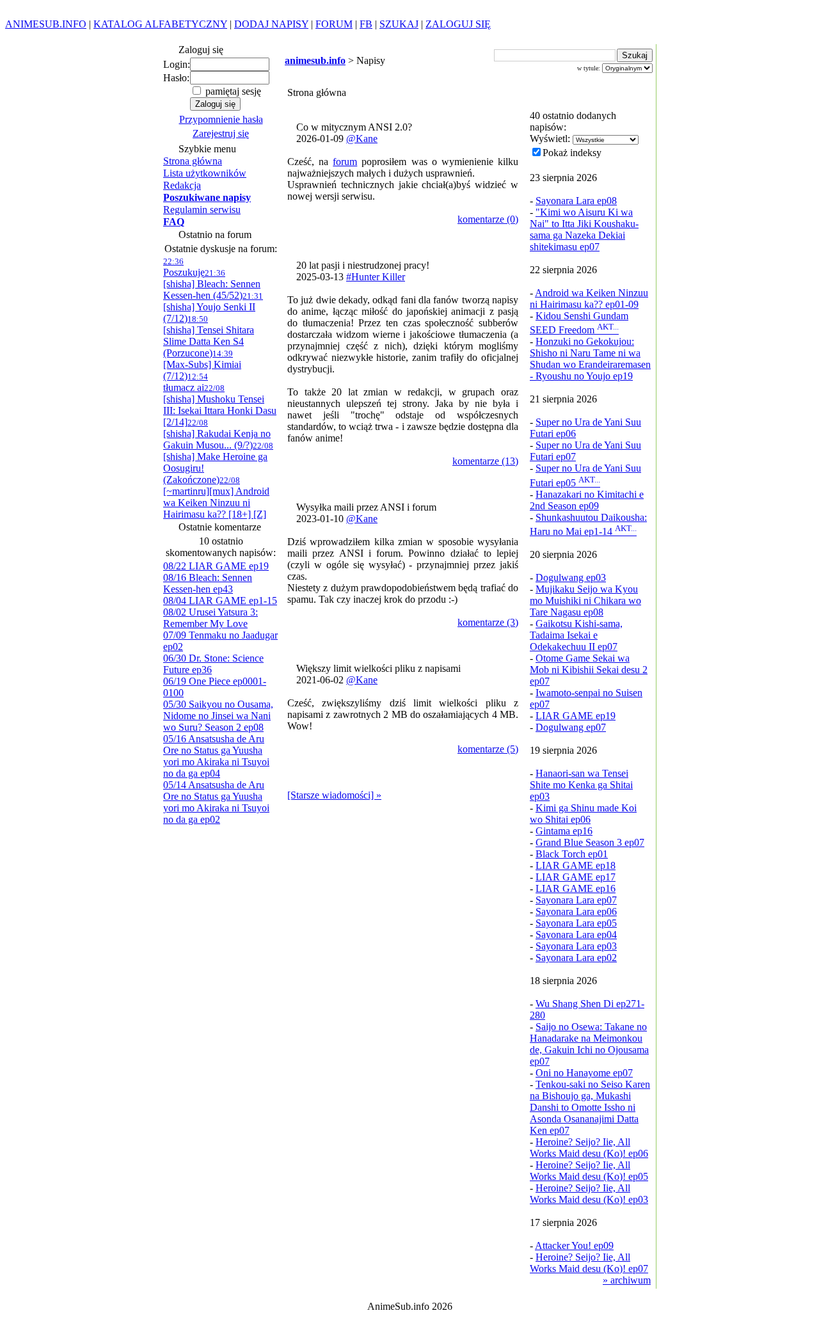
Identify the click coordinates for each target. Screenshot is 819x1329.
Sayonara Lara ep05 (576, 923)
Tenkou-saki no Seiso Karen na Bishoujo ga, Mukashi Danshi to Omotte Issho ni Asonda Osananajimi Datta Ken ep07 (590, 1107)
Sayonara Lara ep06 (576, 911)
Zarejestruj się (221, 133)
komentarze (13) (485, 461)
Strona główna (192, 160)
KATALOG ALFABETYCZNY (160, 24)
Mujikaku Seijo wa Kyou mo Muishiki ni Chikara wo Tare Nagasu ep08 (585, 600)
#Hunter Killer (375, 276)
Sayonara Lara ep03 (576, 946)
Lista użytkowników (204, 173)
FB (366, 24)
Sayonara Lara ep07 (576, 900)
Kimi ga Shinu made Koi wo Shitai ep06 (583, 813)
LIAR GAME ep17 (576, 876)
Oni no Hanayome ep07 (584, 1072)
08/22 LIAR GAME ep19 (216, 566)
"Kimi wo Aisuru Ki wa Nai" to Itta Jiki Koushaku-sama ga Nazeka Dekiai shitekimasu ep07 (584, 229)
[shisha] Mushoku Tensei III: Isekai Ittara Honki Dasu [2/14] (219, 405)
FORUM (334, 24)
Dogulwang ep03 (571, 577)
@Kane (362, 138)
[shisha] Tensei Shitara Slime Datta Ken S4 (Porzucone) (208, 336)
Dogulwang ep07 (571, 727)
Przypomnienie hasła (221, 119)
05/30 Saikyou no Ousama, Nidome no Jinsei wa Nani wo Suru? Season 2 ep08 (218, 716)
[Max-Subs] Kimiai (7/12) (202, 365)
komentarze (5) (487, 749)
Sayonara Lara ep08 (576, 200)
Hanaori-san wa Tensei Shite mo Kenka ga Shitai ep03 (581, 785)
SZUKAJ (398, 24)
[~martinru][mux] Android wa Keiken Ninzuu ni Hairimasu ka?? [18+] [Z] (216, 497)
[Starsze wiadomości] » (334, 795)
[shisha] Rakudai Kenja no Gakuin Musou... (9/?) (217, 434)
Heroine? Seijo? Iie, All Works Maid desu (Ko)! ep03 (589, 1193)
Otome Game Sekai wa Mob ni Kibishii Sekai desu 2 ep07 (589, 670)
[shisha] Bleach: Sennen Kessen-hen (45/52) (211, 284)
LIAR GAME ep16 (576, 888)
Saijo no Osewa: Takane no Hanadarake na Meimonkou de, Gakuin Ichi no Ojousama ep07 (589, 1044)
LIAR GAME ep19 (576, 715)
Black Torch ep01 (572, 853)
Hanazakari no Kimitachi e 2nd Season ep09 (587, 500)
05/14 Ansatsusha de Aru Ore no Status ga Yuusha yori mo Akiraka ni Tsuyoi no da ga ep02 (216, 802)
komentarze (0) (487, 219)
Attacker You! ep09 (574, 1245)
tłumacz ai (185, 382)
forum (345, 161)
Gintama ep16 (564, 830)
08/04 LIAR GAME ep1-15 (220, 600)
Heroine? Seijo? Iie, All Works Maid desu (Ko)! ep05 (589, 1170)
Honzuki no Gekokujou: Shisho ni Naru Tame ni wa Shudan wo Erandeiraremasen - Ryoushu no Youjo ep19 (590, 358)
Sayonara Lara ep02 (576, 957)
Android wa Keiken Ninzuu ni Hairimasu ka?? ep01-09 (589, 298)
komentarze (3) (487, 622)
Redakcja (182, 185)
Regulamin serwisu (202, 209)
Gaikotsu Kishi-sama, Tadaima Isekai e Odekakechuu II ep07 (576, 635)
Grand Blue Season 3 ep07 (590, 842)
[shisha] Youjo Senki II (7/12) (213, 307)
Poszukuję (184, 267)
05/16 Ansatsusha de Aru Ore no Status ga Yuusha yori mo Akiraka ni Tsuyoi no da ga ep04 (216, 756)
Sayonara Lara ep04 (576, 934)
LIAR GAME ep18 (576, 865)
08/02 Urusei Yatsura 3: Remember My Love (210, 618)
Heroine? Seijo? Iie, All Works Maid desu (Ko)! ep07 (589, 1263)
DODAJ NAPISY (271, 24)
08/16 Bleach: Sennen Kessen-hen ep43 (207, 583)
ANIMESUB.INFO (45, 24)
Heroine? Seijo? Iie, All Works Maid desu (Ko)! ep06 (589, 1147)
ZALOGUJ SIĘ (458, 24)
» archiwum (627, 1280)
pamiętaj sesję (232, 91)
